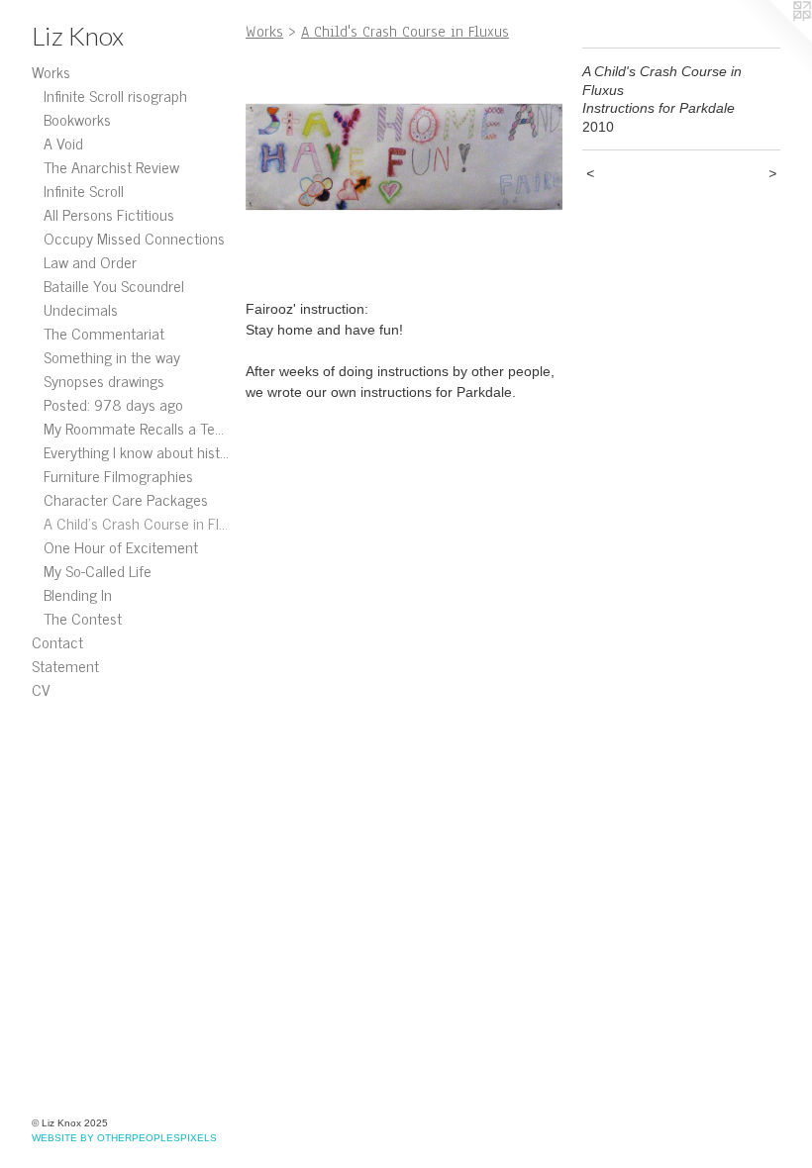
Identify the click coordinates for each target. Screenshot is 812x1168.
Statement (65, 665)
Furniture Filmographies (118, 475)
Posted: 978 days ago (113, 404)
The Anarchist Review (111, 166)
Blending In (78, 594)
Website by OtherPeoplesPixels (124, 1137)
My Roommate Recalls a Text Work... (137, 427)
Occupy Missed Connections (134, 237)
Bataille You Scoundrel (114, 285)
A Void (63, 142)
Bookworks (77, 119)
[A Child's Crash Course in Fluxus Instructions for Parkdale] (404, 166)
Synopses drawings (104, 380)
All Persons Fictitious (109, 214)
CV (41, 689)
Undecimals (81, 309)
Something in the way (112, 356)
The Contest (83, 618)
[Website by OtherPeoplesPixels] (772, 39)
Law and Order (90, 261)
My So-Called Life (98, 570)
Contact (57, 641)
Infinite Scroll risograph (115, 95)
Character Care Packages (126, 499)
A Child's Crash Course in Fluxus (137, 523)
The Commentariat (104, 332)
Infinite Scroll (84, 190)
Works (51, 71)
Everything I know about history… (137, 451)
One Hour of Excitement (121, 546)
